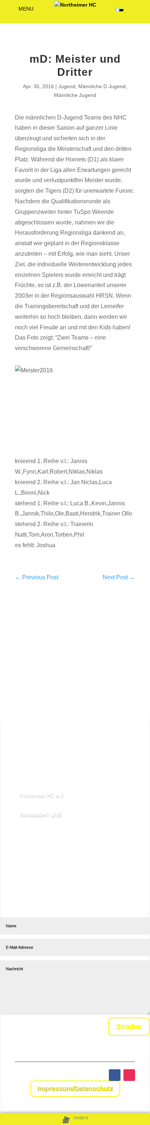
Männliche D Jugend (102, 86)
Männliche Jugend (75, 95)
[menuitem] (75, 1119)
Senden (129, 1027)
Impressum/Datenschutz (75, 1088)
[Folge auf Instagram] (129, 1075)
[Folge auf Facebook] (115, 1075)
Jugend (66, 86)
